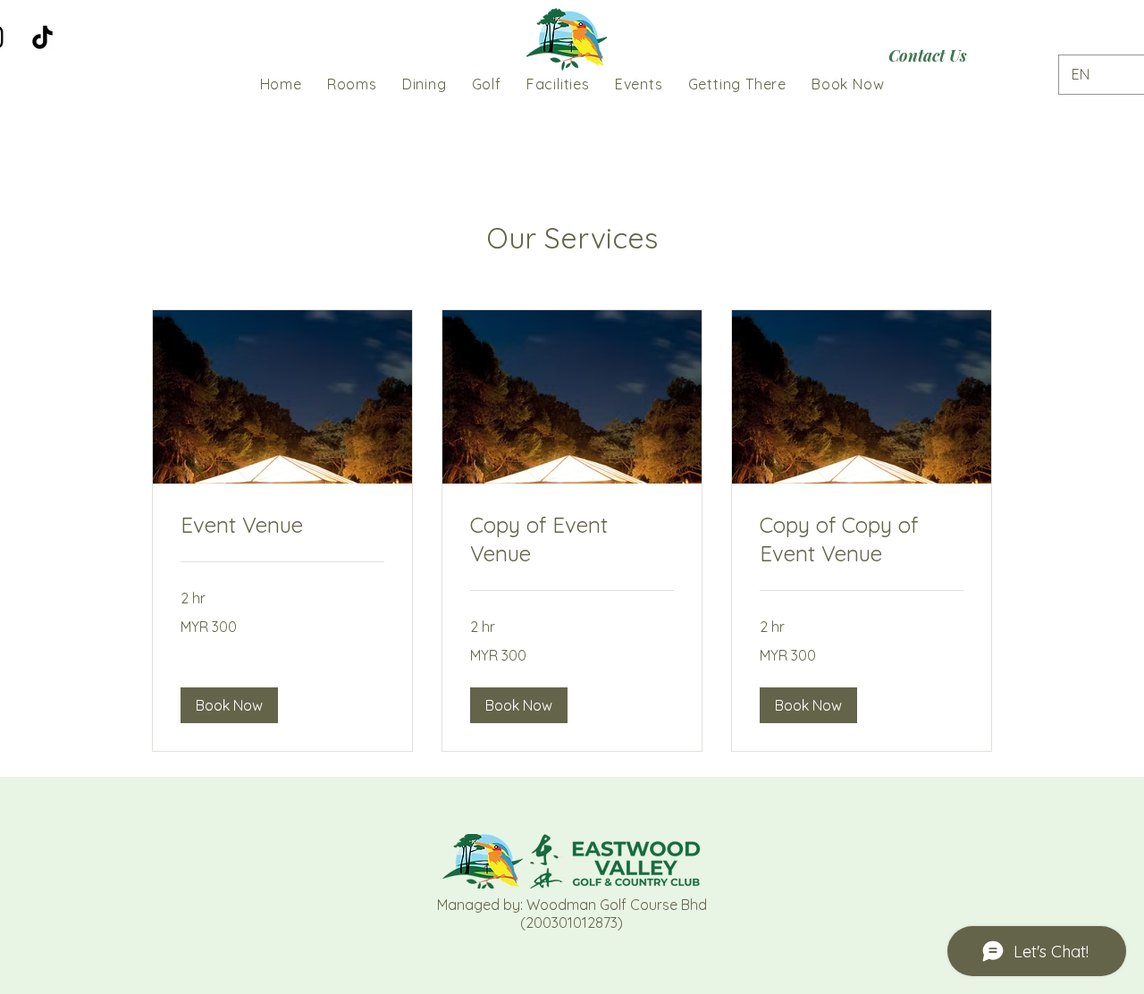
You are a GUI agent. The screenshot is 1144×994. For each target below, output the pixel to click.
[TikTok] (42, 37)
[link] (282, 525)
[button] (229, 705)
